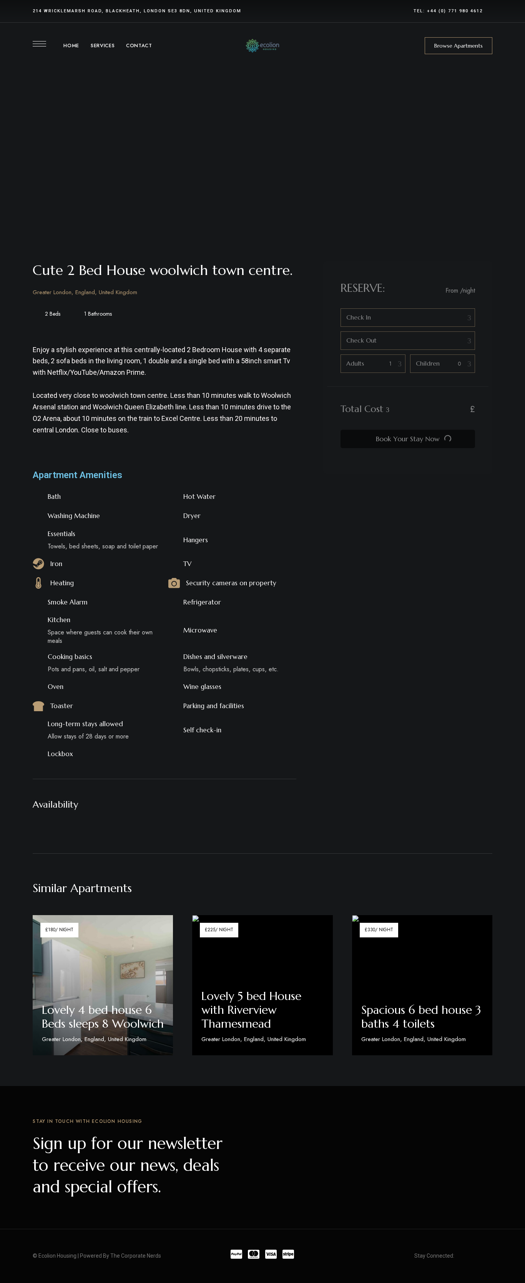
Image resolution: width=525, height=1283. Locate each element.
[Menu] (39, 43)
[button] (458, 45)
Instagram (490, 1256)
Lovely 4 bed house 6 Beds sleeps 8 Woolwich (103, 1017)
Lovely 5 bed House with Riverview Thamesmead (251, 1010)
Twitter (475, 1256)
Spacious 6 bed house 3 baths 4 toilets (421, 1017)
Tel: (420, 10)
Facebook (461, 1256)
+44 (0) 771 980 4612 (455, 10)
